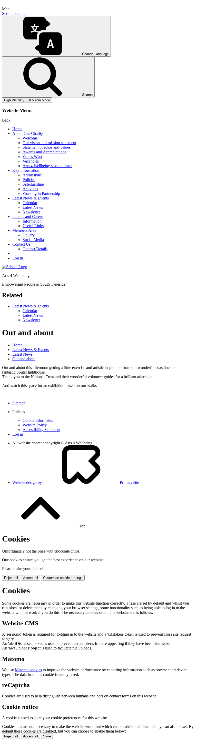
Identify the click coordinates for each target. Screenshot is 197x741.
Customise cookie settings (63, 578)
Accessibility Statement (41, 429)
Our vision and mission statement (49, 143)
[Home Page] (14, 267)
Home (17, 129)
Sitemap (18, 403)
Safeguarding (33, 184)
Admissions (32, 175)
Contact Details (35, 249)
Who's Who (32, 156)
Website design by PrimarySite (75, 482)
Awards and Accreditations (44, 152)
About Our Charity (27, 133)
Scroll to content (15, 13)
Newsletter (31, 212)
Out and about (23, 359)
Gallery (29, 235)
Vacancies (31, 161)
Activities (30, 189)
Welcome (30, 138)
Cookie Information (38, 420)
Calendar (30, 203)
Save (47, 736)
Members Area (24, 230)
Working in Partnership (41, 193)
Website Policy (35, 425)
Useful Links (33, 226)
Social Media (33, 239)
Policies (29, 179)
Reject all (11, 578)
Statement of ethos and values (47, 147)
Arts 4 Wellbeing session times (47, 166)
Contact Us (21, 244)
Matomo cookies (28, 670)
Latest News (33, 207)
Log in (17, 258)
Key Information (25, 170)
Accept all (30, 578)
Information (32, 221)
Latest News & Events (30, 198)
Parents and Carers (27, 216)
